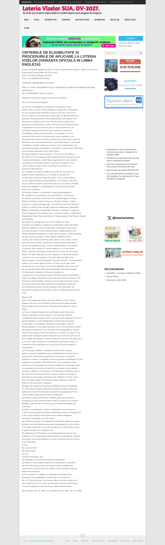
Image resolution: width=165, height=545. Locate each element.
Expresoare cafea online (116, 280)
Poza (36, 20)
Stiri (26, 28)
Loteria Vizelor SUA (44, 541)
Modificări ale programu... (70, 2)
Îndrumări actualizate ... (96, 2)
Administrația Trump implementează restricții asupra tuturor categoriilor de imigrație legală (122, 152)
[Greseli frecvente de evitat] (123, 90)
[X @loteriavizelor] (120, 221)
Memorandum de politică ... (122, 2)
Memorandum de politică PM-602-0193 (123, 170)
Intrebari (99, 20)
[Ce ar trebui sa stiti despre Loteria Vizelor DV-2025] (123, 259)
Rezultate (130, 20)
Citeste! (131, 38)
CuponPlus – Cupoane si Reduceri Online (124, 273)
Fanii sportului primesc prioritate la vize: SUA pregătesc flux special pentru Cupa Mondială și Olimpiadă (123, 176)
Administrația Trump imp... (44, 2)
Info (26, 20)
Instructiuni (82, 20)
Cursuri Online (112, 276)
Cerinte (66, 20)
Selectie (114, 20)
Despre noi (51, 20)
